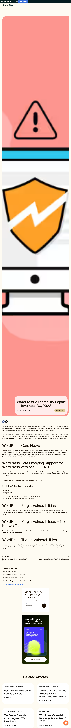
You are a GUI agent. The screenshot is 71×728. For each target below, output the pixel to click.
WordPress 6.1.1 (6, 451)
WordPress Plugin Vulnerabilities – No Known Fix (17, 581)
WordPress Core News (10, 571)
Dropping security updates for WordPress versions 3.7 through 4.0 (24, 480)
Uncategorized (59, 410)
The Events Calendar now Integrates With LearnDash (15, 718)
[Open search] (63, 6)
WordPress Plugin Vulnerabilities (13, 578)
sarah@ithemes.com (45, 725)
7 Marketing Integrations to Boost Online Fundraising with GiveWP (52, 693)
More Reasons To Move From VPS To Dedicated (54, 558)
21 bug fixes (16, 452)
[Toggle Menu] (67, 6)
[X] (6, 421)
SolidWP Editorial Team (24, 410)
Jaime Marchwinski (10, 725)
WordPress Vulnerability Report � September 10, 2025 (52, 718)
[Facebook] (3, 421)
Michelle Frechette (45, 700)
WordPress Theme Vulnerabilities (13, 584)
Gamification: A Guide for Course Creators (17, 692)
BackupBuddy (24, 456)
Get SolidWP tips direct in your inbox (14, 574)
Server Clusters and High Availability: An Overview (15, 559)
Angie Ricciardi (9, 697)
